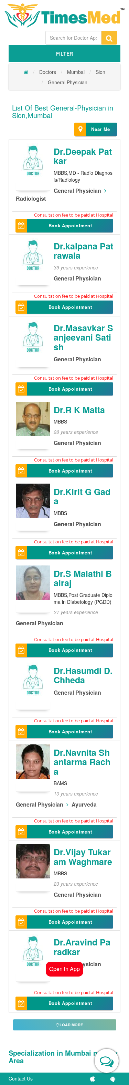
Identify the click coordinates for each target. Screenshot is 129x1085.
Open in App (64, 969)
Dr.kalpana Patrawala (83, 251)
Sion (100, 71)
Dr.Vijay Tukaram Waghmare (83, 857)
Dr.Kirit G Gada (82, 496)
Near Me (100, 129)
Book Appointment (70, 225)
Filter (64, 53)
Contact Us (21, 1078)
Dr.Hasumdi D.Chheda (83, 675)
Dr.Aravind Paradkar (82, 947)
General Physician (67, 82)
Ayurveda (84, 804)
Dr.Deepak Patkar (83, 156)
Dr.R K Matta (79, 409)
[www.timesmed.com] (26, 72)
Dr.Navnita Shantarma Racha (82, 762)
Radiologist (31, 198)
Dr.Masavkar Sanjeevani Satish (83, 337)
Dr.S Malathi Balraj (83, 578)
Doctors (47, 71)
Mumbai (76, 71)
